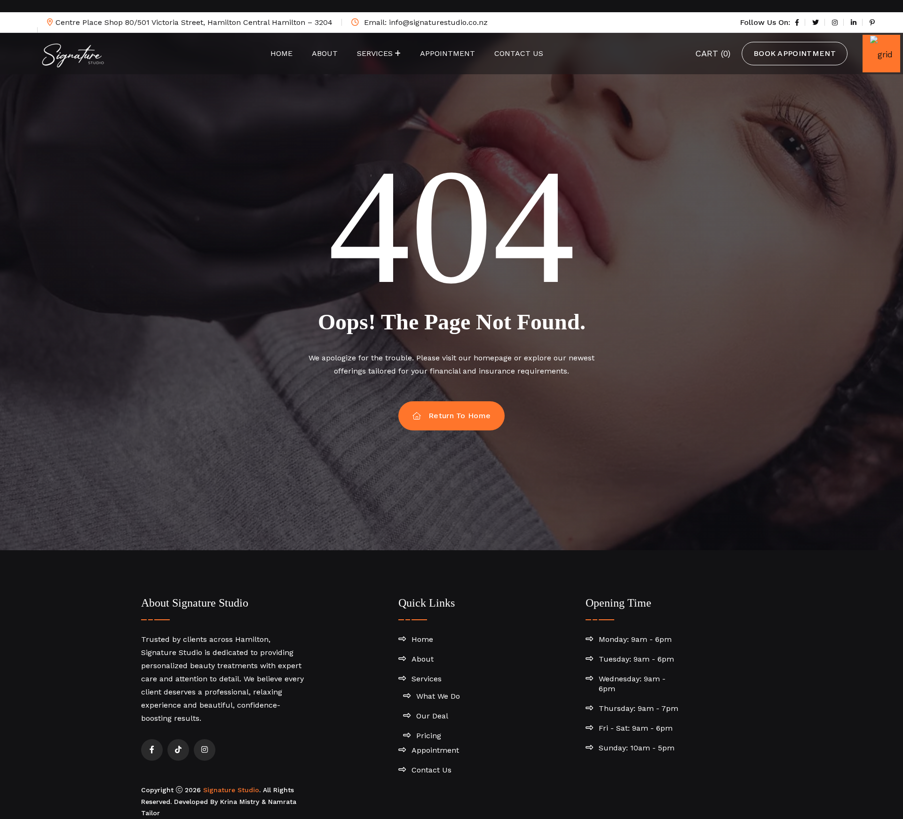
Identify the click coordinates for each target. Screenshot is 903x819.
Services (375, 53)
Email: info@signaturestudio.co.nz (425, 22)
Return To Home (459, 415)
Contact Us (518, 53)
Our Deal (432, 715)
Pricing (428, 735)
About (325, 53)
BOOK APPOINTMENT (794, 53)
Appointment (447, 53)
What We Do (438, 696)
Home (281, 53)
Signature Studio (231, 790)
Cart (712, 53)
